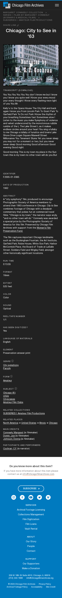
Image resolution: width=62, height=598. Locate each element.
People (31, 546)
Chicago (14, 133)
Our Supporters (31, 564)
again (6, 111)
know (39, 95)
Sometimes (25, 117)
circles (15, 130)
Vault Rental (31, 529)
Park (37, 111)
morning (27, 145)
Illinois (42, 423)
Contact (31, 551)
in (47, 152)
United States (28, 423)
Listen (6, 121)
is (25, 152)
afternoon (43, 145)
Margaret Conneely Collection (25, 12)
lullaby (53, 130)
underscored (21, 124)
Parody (7, 369)
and (48, 108)
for (18, 142)
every (45, 98)
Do (22, 114)
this (11, 155)
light (54, 101)
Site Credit (50, 587)
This (21, 152)
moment (26, 142)
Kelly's (6, 108)
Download (25, 90)
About (31, 537)
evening (7, 148)
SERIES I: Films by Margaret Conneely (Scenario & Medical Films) (26, 16)
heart (35, 130)
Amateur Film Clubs (13, 402)
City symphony (11, 365)
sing (46, 130)
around (23, 130)
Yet (39, 139)
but (48, 95)
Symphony (39, 121)
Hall (44, 108)
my (27, 152)
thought (19, 101)
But (55, 155)
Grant (47, 111)
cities (6, 396)
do (46, 155)
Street (33, 127)
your (40, 98)
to (12, 108)
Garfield (7, 114)
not (26, 114)
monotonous (43, 124)
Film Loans (31, 524)
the (15, 108)
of (4, 104)
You (5, 95)
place (42, 152)
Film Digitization (31, 519)
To (41, 111)
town (32, 152)
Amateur (7, 381)
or (32, 142)
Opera (21, 108)
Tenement (25, 139)
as (40, 127)
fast (33, 117)
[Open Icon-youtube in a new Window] (30, 497)
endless (7, 130)
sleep (55, 139)
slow (51, 117)
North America (10, 423)
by (30, 124)
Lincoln (30, 111)
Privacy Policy (45, 584)
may (10, 142)
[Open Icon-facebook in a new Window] (22, 497)
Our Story (31, 542)
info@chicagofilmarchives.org (39, 578)
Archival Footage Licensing (31, 510)
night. (21, 148)
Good (19, 145)
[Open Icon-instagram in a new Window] (13, 497)
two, (36, 142)
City (39, 108)
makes (47, 127)
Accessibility (36, 587)
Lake (26, 127)
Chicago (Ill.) (9, 393)
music (20, 121)
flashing (42, 101)
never (49, 139)
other (32, 155)
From (23, 111)
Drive (12, 136)
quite (22, 98)
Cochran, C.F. (10, 449)
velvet (11, 124)
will (43, 155)
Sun (54, 152)
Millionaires (9, 139)
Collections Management (31, 515)
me (44, 95)
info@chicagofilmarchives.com (38, 474)
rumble (6, 127)
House (28, 108)
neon (49, 101)
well (27, 98)
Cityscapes (9, 399)
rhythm (49, 114)
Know (34, 98)
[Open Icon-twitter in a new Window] (39, 497)
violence (53, 121)
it (43, 127)
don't (33, 95)
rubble (53, 124)
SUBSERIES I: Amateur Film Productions (27, 20)
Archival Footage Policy (17, 587)
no (27, 155)
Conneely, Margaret (13, 433)
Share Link (10, 25)
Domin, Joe (9, 436)
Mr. (16, 104)
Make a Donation (31, 569)
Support (30, 559)
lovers (48, 133)
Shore (6, 136)
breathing (13, 117)
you (5, 98)
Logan (19, 136)
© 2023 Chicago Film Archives (21, 584)
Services (31, 505)
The (34, 108)
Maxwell (35, 136)
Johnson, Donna (11, 439)
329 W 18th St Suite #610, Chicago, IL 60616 (29, 575)
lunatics (35, 133)
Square (27, 136)
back (53, 108)
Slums (34, 139)
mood (52, 98)
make (31, 121)
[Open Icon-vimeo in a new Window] (48, 497)
